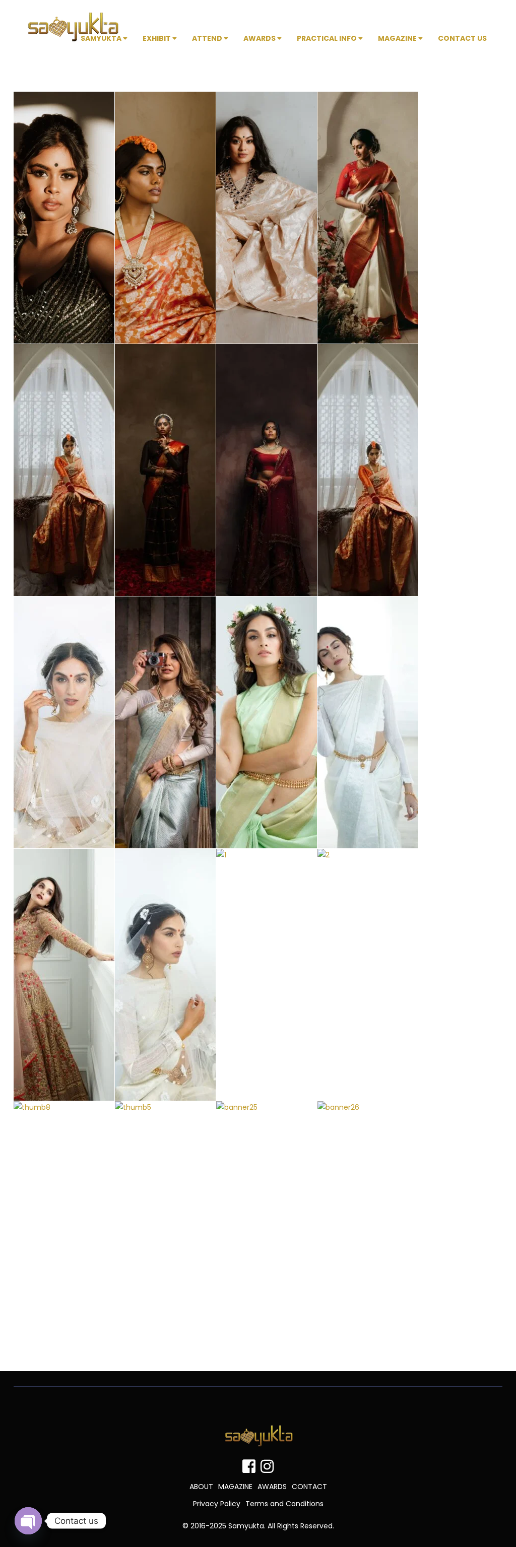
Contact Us (462, 38)
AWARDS (272, 1487)
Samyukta (102, 38)
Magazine (398, 38)
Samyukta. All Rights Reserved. (281, 1526)
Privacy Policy (216, 1504)
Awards (260, 38)
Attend (208, 38)
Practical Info (327, 38)
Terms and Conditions (284, 1504)
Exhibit (157, 38)
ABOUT (201, 1487)
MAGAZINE (235, 1487)
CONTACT (309, 1487)
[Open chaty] (28, 1520)
